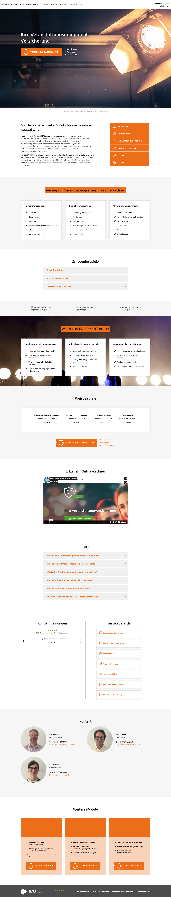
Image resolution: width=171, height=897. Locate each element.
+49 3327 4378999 (162, 3)
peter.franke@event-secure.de (130, 745)
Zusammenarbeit (83, 891)
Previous (24, 641)
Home (45, 5)
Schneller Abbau (55, 270)
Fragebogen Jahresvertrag (114, 643)
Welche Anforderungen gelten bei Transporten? (70, 580)
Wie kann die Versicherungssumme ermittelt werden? (73, 555)
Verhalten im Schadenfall (113, 684)
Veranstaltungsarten (77, 5)
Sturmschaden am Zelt (58, 278)
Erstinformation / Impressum (122, 891)
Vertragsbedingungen (112, 664)
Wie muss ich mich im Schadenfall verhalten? (69, 588)
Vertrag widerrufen (143, 891)
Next (81, 641)
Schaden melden (110, 674)
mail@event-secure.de (61, 775)
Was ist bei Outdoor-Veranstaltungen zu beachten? (72, 572)
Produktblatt (108, 654)
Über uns (53, 5)
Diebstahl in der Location (59, 286)
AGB (94, 891)
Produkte (63, 5)
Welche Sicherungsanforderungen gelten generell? (71, 564)
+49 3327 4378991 (125, 742)
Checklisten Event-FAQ (112, 695)
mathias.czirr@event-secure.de (64, 745)
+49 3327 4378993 (59, 742)
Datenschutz (104, 891)
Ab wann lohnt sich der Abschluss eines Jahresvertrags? (74, 596)
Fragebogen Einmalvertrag (114, 633)
